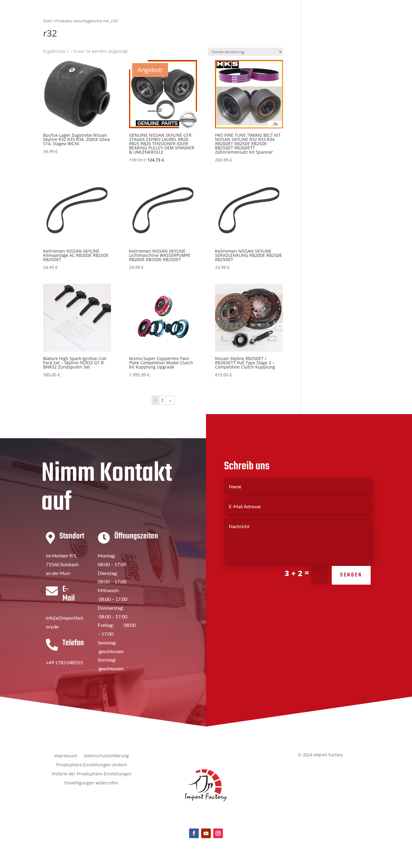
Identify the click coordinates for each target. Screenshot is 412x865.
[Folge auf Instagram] (218, 833)
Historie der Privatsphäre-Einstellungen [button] (92, 774)
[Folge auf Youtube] (206, 833)
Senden (351, 575)
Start (47, 21)
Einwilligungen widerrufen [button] (91, 783)
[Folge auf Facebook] (194, 833)
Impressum (65, 756)
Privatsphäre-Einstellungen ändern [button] (91, 765)
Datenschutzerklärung (106, 756)
